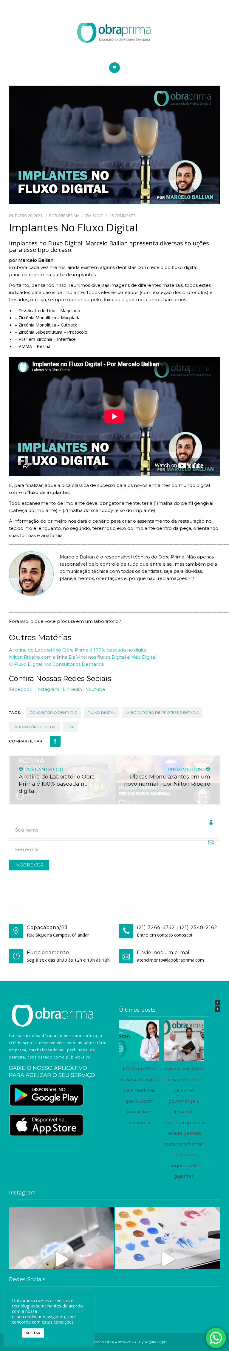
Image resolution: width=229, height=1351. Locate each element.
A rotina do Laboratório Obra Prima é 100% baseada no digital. (78, 650)
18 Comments (122, 215)
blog (97, 215)
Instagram (47, 689)
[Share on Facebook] (55, 741)
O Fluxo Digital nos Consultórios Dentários (56, 664)
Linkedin (72, 689)
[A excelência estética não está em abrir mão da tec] (167, 1259)
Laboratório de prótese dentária (162, 712)
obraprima (68, 215)
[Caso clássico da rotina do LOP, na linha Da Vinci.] (61, 1259)
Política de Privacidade (60, 1311)
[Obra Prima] (114, 33)
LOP (70, 727)
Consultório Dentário (54, 712)
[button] (217, 1002)
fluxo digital (102, 712)
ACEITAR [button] (33, 1332)
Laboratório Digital (34, 727)
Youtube (95, 689)
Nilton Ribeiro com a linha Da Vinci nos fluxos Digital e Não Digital (82, 657)
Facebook (20, 689)
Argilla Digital (156, 1342)
